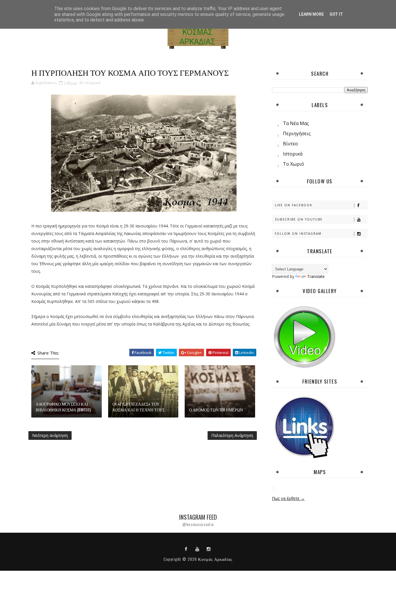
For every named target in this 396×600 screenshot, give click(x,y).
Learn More (311, 14)
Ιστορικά (92, 82)
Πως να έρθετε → (288, 498)
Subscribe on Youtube (299, 219)
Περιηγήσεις (297, 133)
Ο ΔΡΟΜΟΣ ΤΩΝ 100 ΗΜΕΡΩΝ (216, 409)
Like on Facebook (293, 205)
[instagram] (208, 548)
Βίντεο (290, 143)
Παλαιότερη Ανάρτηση (232, 435)
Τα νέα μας (296, 123)
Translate (316, 276)
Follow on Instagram (298, 234)
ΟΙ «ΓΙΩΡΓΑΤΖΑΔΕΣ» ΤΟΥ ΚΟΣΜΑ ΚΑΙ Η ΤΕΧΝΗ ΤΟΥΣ (138, 407)
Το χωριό (293, 164)
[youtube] (197, 548)
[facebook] (186, 548)
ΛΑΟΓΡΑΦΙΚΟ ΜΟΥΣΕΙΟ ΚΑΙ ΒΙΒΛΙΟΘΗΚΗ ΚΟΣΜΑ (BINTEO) (63, 407)
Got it (336, 14)
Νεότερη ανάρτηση (50, 435)
